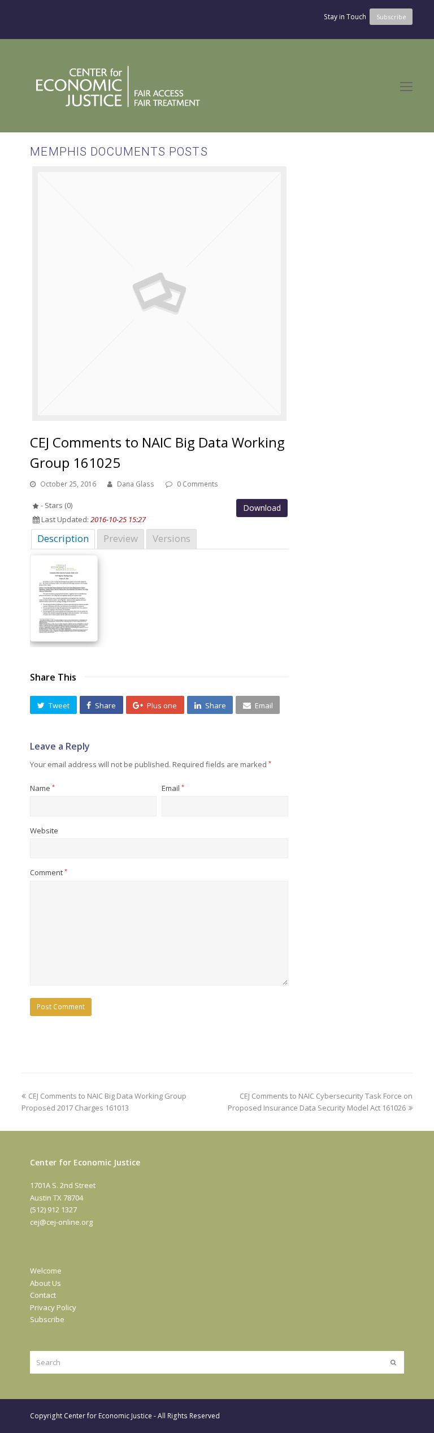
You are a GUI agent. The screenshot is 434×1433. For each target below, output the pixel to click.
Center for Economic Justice (108, 1416)
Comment (48, 872)
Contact (43, 1295)
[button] (53, 705)
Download (262, 507)
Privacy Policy (53, 1307)
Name (42, 788)
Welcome (46, 1271)
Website (44, 830)
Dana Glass (135, 484)
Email (173, 788)
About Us (45, 1283)
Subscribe (47, 1319)
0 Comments (197, 484)
